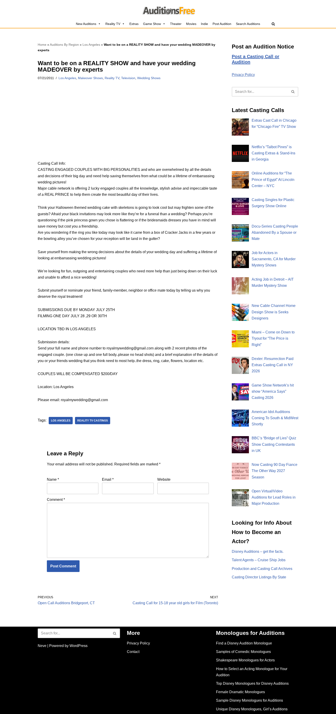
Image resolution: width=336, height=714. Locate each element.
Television (128, 78)
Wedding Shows (148, 78)
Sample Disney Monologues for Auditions (249, 700)
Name (53, 479)
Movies (191, 24)
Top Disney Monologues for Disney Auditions (252, 683)
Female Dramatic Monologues (240, 692)
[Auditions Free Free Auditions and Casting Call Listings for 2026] (168, 10)
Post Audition (222, 24)
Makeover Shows (90, 78)
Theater (175, 24)
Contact (133, 652)
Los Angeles (91, 44)
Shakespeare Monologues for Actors (245, 660)
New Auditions (86, 24)
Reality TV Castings (92, 420)
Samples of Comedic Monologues (243, 652)
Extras (134, 24)
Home (42, 44)
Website (164, 479)
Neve (42, 646)
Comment (56, 500)
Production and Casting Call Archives (262, 569)
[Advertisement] (128, 126)
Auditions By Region (64, 44)
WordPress (78, 646)
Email (108, 479)
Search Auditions (248, 24)
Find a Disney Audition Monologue (244, 643)
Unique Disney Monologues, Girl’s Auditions (252, 709)
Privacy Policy (243, 75)
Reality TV (112, 24)
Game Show (152, 24)
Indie (204, 24)
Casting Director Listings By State (259, 577)
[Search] (273, 24)
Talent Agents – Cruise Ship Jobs (258, 560)
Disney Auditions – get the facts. (257, 551)
